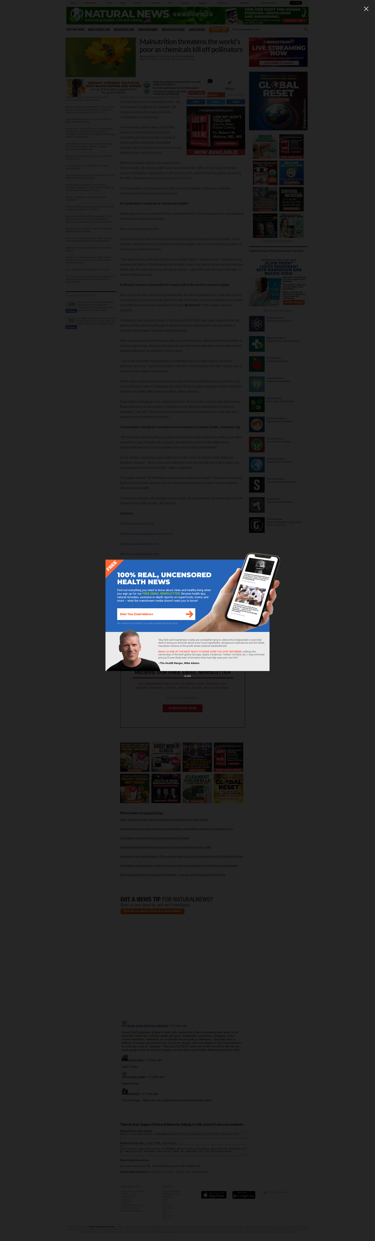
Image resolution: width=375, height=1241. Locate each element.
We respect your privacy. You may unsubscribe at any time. (147, 623)
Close (187, 676)
